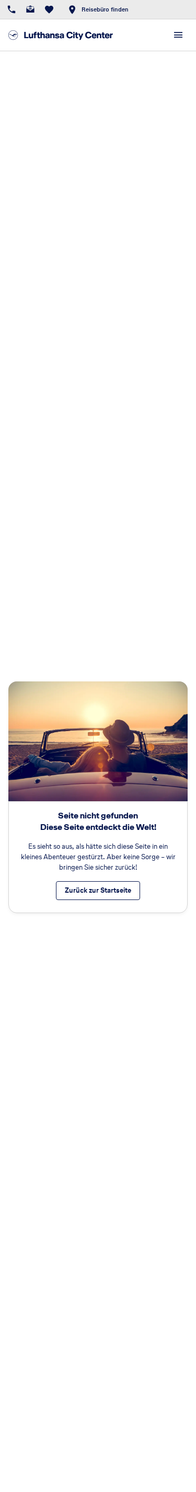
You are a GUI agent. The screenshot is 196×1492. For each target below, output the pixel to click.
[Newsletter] (30, 9)
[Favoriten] (49, 9)
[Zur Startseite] (60, 35)
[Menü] (178, 35)
